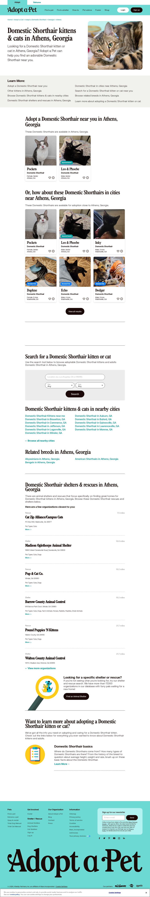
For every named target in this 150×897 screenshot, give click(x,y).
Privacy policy (74, 817)
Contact (51, 820)
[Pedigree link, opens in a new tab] (131, 886)
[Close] (146, 892)
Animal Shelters (33, 823)
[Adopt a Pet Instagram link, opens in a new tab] (119, 838)
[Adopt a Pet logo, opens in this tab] (75, 865)
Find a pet (11, 814)
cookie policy (15, 894)
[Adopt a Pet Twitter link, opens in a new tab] (104, 838)
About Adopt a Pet (55, 814)
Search (75, 394)
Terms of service (75, 820)
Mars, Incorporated (76, 830)
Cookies (72, 823)
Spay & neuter (13, 820)
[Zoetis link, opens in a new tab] (139, 886)
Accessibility (74, 826)
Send (132, 818)
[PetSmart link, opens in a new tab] (120, 885)
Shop (107, 10)
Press (50, 823)
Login (123, 10)
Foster (98, 10)
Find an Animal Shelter (76, 696)
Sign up (136, 10)
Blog (50, 817)
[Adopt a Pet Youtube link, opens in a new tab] (114, 838)
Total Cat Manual (14, 826)
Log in (29, 836)
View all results (75, 311)
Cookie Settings (61, 886)
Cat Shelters (32, 829)
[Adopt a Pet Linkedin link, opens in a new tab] (124, 838)
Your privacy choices (77, 836)
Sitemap (72, 814)
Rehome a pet (13, 817)
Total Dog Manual (14, 823)
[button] (49, 177)
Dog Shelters (32, 826)
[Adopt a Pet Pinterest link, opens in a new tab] (109, 838)
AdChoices (73, 833)
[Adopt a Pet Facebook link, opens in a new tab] (100, 838)
